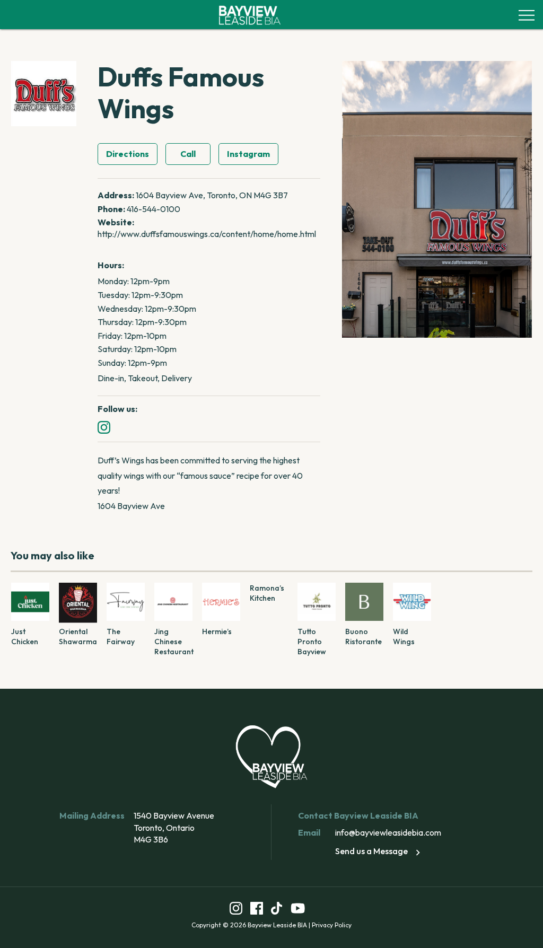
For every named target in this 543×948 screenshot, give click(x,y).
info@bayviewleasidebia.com (388, 832)
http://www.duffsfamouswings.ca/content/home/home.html (207, 234)
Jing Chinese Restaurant (174, 641)
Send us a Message (371, 851)
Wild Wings (404, 636)
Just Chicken (24, 636)
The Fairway (121, 636)
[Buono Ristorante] (364, 602)
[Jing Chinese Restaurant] (173, 602)
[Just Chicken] (30, 602)
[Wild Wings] (412, 602)
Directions (127, 153)
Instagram (248, 153)
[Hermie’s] (221, 602)
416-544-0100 (153, 209)
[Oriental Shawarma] (78, 602)
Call (188, 153)
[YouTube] (298, 910)
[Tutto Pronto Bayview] (316, 602)
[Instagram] (104, 427)
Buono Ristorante (363, 636)
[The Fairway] (126, 602)
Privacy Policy (332, 925)
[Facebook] (256, 910)
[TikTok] (276, 910)
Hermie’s (217, 631)
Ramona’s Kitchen (267, 593)
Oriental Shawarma (78, 636)
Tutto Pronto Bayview (311, 641)
